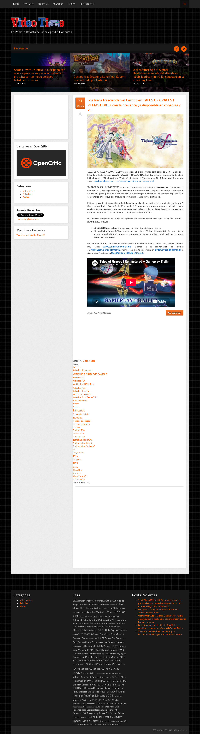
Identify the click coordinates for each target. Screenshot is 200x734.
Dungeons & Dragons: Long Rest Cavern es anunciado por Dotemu (158, 611)
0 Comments (79, 479)
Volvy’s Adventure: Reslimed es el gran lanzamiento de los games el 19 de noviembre (160, 633)
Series (26, 197)
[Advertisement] (41, 117)
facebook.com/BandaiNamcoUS (127, 253)
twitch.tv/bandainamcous (168, 250)
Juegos (71, 4)
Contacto (28, 4)
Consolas (58, 4)
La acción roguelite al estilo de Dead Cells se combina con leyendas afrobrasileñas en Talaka (160, 626)
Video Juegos (29, 191)
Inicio (16, 4)
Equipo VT (43, 4)
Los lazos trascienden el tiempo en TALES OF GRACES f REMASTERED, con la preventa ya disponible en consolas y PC (134, 105)
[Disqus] (129, 526)
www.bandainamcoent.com (117, 247)
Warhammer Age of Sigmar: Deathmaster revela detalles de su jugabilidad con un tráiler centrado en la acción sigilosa (162, 619)
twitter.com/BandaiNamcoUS (105, 250)
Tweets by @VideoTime (28, 218)
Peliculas (27, 194)
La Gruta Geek (87, 4)
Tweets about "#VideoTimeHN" (31, 235)
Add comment (174, 312)
